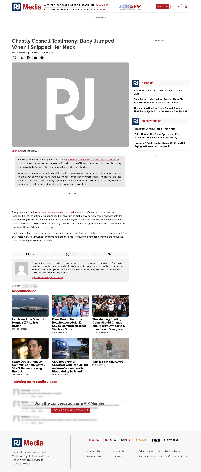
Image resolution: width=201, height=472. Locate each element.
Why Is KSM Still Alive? (107, 361)
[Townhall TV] (103, 5)
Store (74, 5)
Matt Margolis (59, 332)
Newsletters (94, 456)
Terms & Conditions (150, 456)
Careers (117, 456)
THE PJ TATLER (30, 286)
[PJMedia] (26, 7)
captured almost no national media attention (61, 212)
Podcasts (63, 5)
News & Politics (67, 9)
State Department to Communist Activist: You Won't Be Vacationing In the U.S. (28, 366)
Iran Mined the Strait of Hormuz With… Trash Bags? (28, 322)
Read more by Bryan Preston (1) (48, 277)
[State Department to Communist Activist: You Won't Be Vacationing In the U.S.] (30, 348)
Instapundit (86, 5)
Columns (50, 9)
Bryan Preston (19, 52)
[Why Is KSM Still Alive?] (110, 348)
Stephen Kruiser (100, 332)
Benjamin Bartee (60, 375)
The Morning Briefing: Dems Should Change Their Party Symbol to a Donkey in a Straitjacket (109, 324)
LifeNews (17, 150)
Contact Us (93, 451)
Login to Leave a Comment (70, 410)
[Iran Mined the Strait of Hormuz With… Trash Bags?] (30, 305)
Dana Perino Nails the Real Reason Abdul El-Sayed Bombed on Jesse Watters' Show (69, 324)
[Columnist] (22, 268)
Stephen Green (19, 329)
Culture (83, 9)
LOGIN (176, 6)
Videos (94, 9)
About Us (118, 451)
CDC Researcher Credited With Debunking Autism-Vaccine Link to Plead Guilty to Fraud (70, 366)
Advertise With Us (149, 451)
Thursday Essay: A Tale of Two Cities (155, 128)
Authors (49, 5)
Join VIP (163, 6)
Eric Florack (98, 365)
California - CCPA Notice (177, 456)
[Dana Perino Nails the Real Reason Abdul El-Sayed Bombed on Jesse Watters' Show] (70, 305)
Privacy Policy (172, 451)
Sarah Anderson (20, 375)
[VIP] (102, 9)
